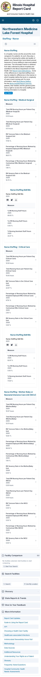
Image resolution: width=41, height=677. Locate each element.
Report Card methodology (22, 71)
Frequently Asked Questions (15, 665)
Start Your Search (11, 566)
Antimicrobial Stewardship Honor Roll (18, 639)
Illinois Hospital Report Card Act (21, 83)
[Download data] (16, 200)
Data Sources (9, 648)
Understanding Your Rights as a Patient (19, 656)
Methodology (9, 644)
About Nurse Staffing (23, 81)
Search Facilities (12, 574)
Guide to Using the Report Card (16, 622)
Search (7, 584)
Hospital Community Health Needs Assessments (14, 670)
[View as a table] (7, 200)
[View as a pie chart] (11, 200)
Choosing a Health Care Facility (16, 631)
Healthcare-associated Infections (17, 635)
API (5, 627)
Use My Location (32, 584)
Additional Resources (12, 652)
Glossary (7, 660)
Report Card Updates (12, 618)
